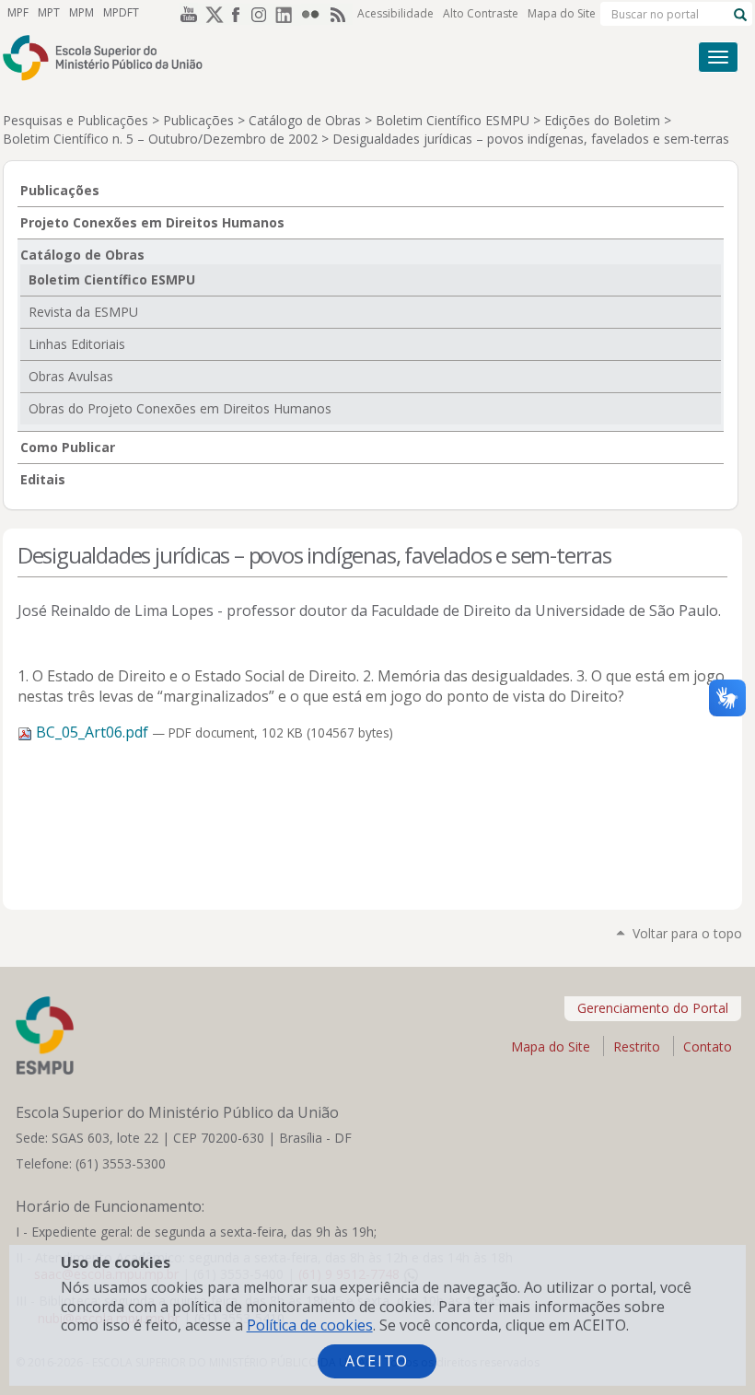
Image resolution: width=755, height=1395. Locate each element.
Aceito (377, 1361)
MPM (81, 12)
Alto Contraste (480, 13)
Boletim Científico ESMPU (452, 120)
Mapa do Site (562, 13)
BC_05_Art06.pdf (92, 732)
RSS (340, 14)
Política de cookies (310, 1325)
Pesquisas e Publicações (75, 120)
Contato (707, 1046)
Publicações (198, 120)
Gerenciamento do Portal (652, 1008)
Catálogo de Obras (305, 120)
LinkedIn (288, 14)
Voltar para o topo (687, 933)
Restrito (636, 1046)
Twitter (211, 14)
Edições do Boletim (602, 120)
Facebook (237, 14)
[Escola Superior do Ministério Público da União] (302, 57)
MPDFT (121, 12)
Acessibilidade (395, 13)
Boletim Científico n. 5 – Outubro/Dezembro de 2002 (160, 138)
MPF (18, 12)
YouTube (185, 14)
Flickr (314, 14)
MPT (49, 12)
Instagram (262, 14)
